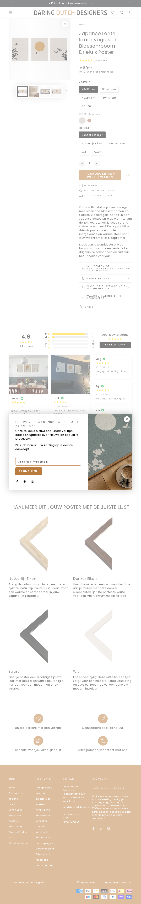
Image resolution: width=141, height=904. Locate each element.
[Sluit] (127, 419)
